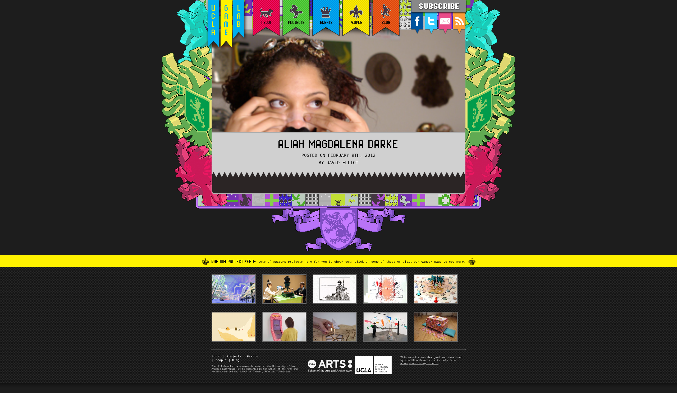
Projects (232, 356)
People (219, 360)
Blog (234, 360)
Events (250, 356)
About (216, 356)
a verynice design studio (419, 363)
